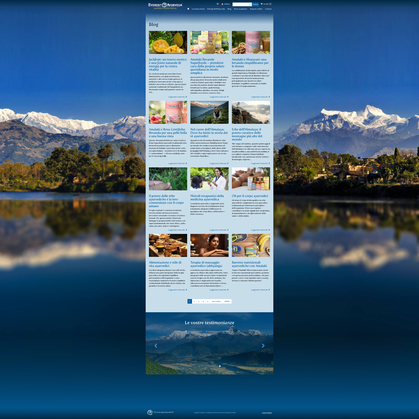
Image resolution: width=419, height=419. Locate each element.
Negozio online (256, 9)
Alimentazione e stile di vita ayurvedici (165, 264)
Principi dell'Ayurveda (216, 9)
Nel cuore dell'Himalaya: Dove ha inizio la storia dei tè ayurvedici (209, 133)
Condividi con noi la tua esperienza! (221, 331)
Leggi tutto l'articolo (176, 97)
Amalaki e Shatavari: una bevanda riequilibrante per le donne (250, 63)
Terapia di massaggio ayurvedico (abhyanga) (206, 264)
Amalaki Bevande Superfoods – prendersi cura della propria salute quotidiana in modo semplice (207, 66)
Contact (268, 9)
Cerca (255, 4)
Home (189, 8)
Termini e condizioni (206, 412)
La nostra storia (198, 9)
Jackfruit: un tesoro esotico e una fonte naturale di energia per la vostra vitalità (168, 64)
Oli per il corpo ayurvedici (250, 196)
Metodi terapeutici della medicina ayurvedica (207, 197)
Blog (229, 9)
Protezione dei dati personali (225, 412)
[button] (155, 354)
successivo (216, 301)
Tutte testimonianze (194, 331)
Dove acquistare (240, 9)
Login (196, 412)
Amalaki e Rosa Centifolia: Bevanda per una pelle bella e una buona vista (168, 133)
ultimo (227, 301)
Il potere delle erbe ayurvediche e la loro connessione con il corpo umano (166, 201)
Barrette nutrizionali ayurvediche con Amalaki (249, 264)
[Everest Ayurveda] (165, 6)
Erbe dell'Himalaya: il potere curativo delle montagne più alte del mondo (247, 134)
